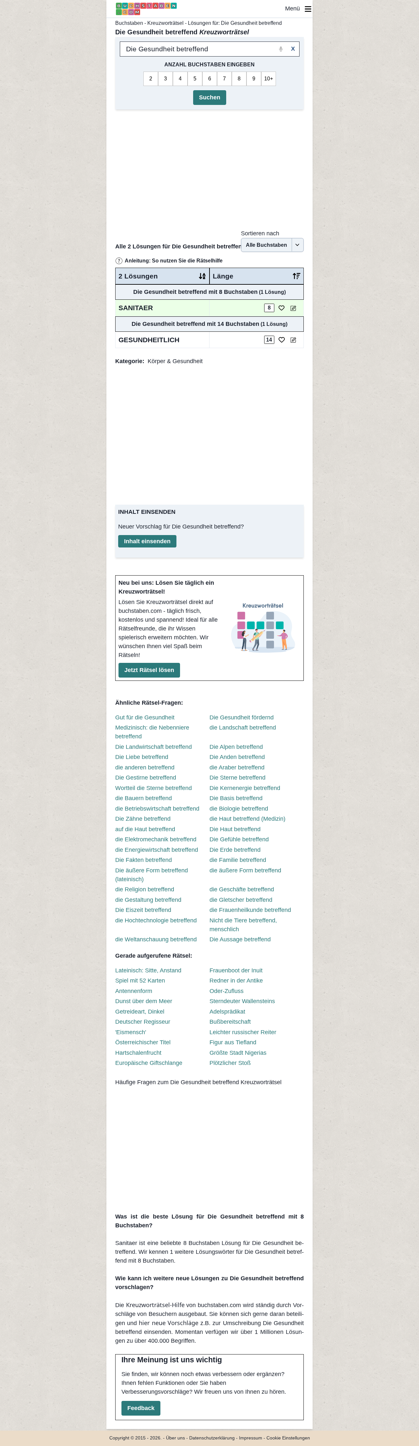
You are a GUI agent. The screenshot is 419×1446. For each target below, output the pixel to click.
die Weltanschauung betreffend (156, 939)
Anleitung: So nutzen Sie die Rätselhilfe (174, 260)
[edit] (293, 308)
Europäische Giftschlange (148, 1063)
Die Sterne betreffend (237, 777)
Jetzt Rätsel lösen (149, 670)
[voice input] (281, 49)
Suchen (209, 97)
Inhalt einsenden (147, 541)
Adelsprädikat (227, 1011)
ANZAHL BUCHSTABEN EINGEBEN (209, 64)
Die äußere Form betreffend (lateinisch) (151, 875)
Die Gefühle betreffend (239, 839)
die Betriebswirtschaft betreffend (157, 808)
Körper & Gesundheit (175, 361)
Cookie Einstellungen (288, 1438)
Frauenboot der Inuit (236, 970)
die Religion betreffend (144, 889)
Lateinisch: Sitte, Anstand (148, 970)
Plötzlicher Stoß (230, 1063)
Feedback (141, 1408)
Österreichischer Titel (143, 1042)
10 (267, 78)
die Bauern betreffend (143, 798)
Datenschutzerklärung (212, 1438)
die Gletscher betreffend (241, 900)
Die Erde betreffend (235, 850)
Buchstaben (129, 23)
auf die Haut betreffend (145, 829)
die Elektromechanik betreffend (155, 839)
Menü (295, 8)
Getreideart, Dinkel (139, 1011)
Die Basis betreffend (236, 798)
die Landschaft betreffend (243, 727)
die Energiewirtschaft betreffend (156, 850)
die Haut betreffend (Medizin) (247, 818)
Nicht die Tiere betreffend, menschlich (243, 925)
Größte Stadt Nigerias (238, 1053)
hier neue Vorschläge (168, 1323)
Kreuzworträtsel (165, 23)
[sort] (202, 276)
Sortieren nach (260, 233)
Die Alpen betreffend (236, 747)
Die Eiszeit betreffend (143, 910)
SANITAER (135, 307)
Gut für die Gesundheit (144, 717)
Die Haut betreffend (235, 829)
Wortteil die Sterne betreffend (153, 788)
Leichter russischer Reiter (243, 1032)
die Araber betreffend (237, 767)
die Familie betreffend (238, 860)
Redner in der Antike (236, 980)
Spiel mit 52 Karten (140, 980)
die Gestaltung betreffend (148, 900)
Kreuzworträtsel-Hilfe (155, 1305)
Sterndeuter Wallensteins (242, 1001)
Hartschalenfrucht (138, 1053)
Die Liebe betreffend (141, 757)
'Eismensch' (130, 1032)
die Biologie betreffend (239, 808)
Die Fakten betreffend (143, 860)
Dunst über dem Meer (143, 1001)
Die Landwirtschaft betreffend (153, 747)
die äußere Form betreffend (245, 870)
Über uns (175, 1438)
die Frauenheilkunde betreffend (250, 910)
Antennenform (133, 991)
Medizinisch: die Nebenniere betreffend (152, 732)
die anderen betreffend (144, 767)
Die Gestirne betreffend (145, 777)
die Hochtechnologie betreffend (156, 920)
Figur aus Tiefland (233, 1042)
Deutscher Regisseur (142, 1021)
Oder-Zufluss (227, 991)
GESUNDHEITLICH (148, 340)
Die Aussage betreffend (240, 939)
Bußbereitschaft (230, 1021)
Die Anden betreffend (237, 757)
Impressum (250, 1438)
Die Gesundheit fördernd (242, 717)
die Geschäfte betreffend (242, 889)
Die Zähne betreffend (143, 818)
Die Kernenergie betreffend (245, 788)
